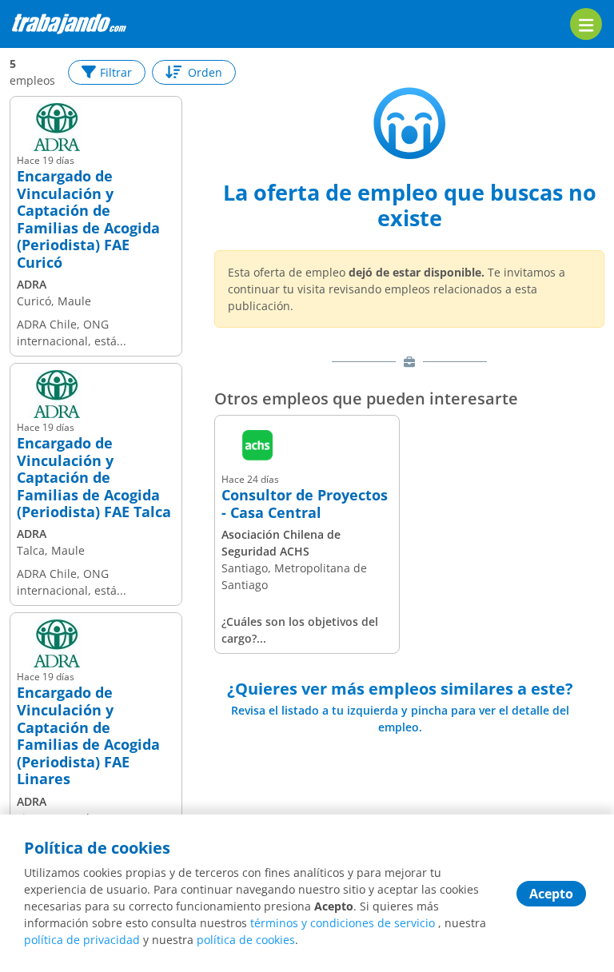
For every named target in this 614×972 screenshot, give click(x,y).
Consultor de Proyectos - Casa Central (304, 504)
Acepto (551, 893)
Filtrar (116, 72)
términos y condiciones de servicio (342, 922)
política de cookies (246, 939)
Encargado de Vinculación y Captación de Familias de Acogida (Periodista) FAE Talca (94, 478)
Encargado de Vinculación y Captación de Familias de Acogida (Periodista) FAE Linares (88, 736)
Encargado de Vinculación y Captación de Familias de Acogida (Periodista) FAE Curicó (88, 220)
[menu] (586, 24)
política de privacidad (82, 939)
